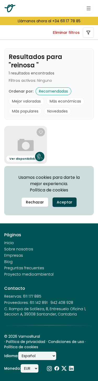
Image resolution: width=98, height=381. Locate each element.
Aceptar (64, 202)
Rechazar (35, 202)
